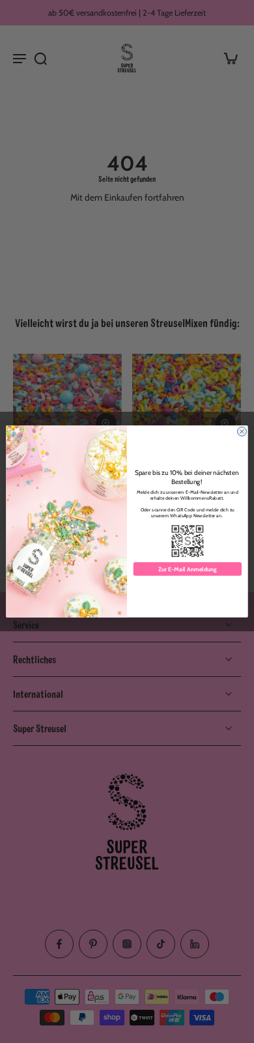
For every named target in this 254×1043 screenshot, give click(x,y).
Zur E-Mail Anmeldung (187, 569)
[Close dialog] (241, 431)
